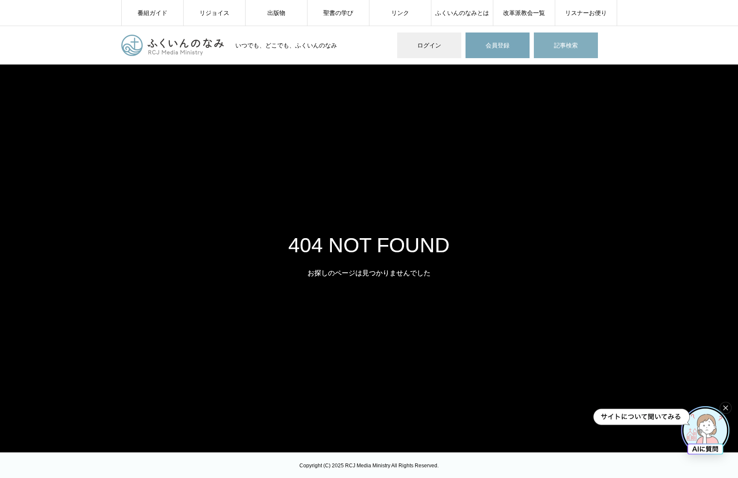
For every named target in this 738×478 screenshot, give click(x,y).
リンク (400, 12)
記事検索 (566, 45)
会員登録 (498, 45)
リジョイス (214, 12)
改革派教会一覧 (524, 12)
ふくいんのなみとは (462, 12)
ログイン (429, 45)
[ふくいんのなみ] (173, 45)
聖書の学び (338, 12)
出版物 (276, 12)
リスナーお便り (586, 12)
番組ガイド (152, 12)
